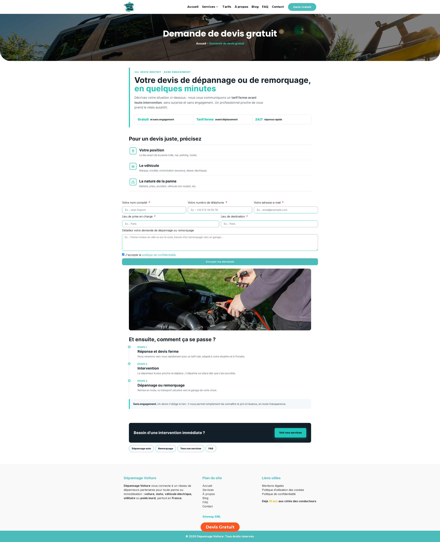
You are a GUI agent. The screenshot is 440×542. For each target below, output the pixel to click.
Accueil (193, 6)
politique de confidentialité (158, 254)
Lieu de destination (233, 216)
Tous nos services (190, 448)
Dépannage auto (141, 448)
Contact (278, 6)
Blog (255, 6)
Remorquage (165, 448)
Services (208, 6)
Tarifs (226, 6)
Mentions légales (273, 485)
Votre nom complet (135, 202)
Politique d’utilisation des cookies (283, 490)
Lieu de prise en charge (137, 216)
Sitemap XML (211, 516)
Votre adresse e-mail (268, 202)
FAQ (265, 6)
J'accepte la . (150, 254)
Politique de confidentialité (279, 494)
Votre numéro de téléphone (206, 202)
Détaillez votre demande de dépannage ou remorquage (158, 230)
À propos (241, 6)
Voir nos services (290, 432)
